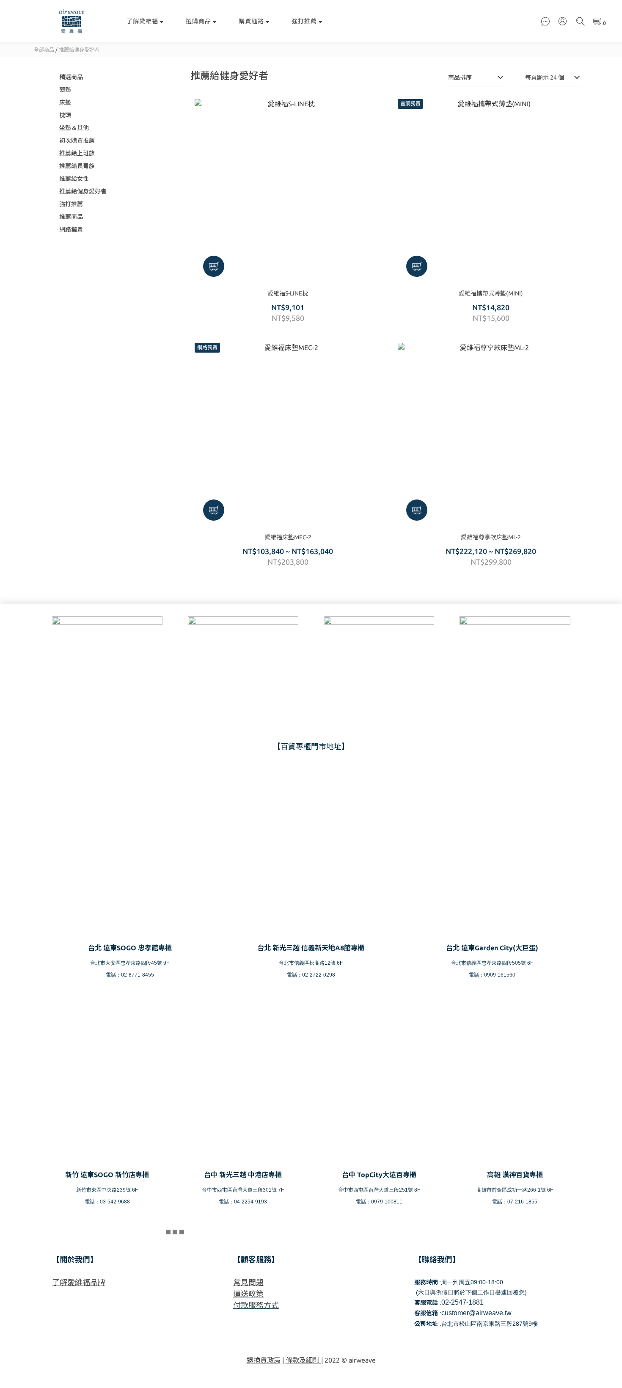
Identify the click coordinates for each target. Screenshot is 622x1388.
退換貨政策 (264, 1360)
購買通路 (251, 21)
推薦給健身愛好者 (79, 49)
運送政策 (248, 1293)
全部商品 (44, 49)
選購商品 (198, 21)
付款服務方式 (256, 1305)
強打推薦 (304, 21)
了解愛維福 (142, 21)
